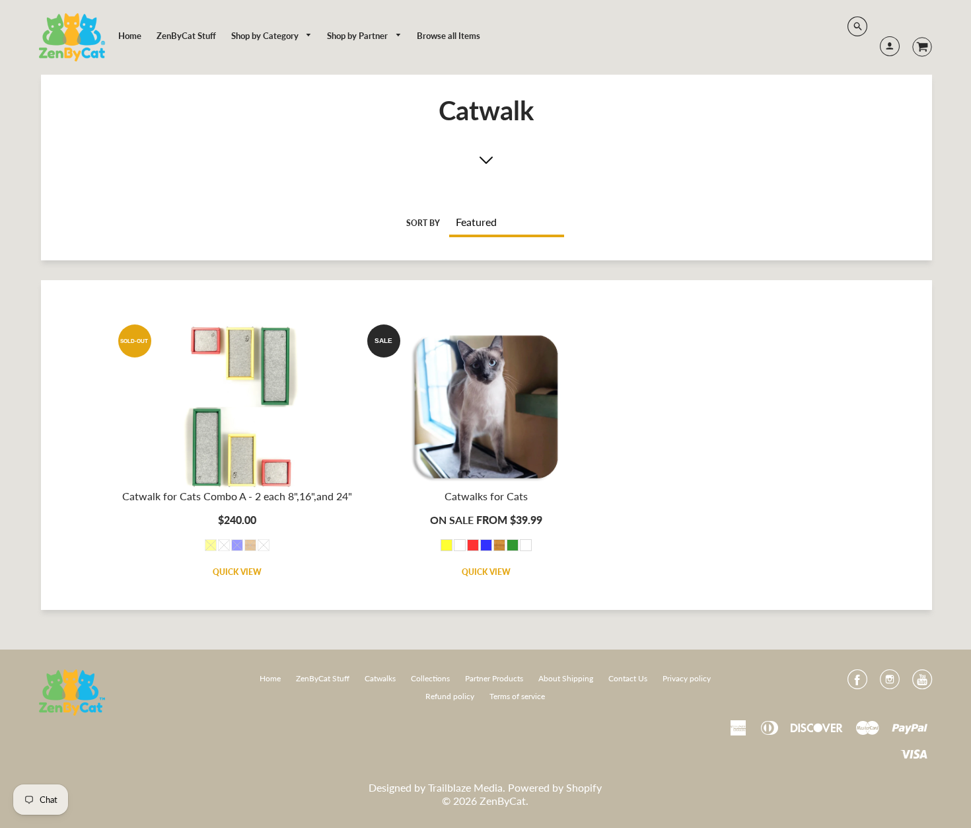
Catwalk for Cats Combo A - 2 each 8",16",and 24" (237, 496)
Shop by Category (266, 35)
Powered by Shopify (555, 787)
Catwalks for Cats (486, 496)
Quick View (237, 572)
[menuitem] (130, 35)
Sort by (423, 223)
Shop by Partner (358, 35)
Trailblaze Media (465, 787)
